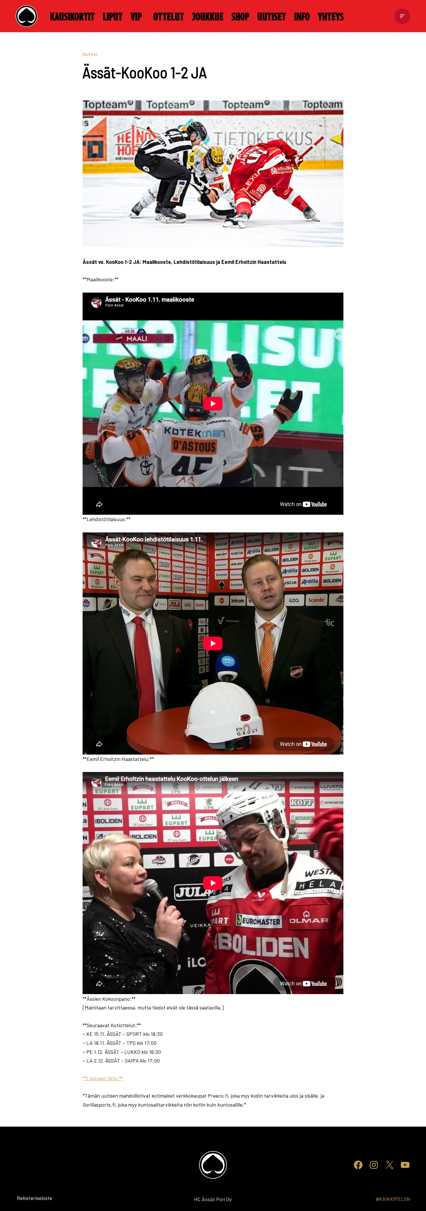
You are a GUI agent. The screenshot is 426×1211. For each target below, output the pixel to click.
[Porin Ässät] (28, 16)
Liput (113, 16)
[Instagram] (374, 1165)
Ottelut (168, 16)
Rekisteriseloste (25, 1198)
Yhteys (331, 16)
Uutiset (271, 16)
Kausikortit (72, 16)
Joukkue (207, 16)
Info (302, 16)
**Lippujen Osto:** (103, 1078)
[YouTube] (405, 1165)
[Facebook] (358, 1165)
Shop (240, 16)
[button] (144, 16)
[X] (389, 1165)
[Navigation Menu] (402, 16)
